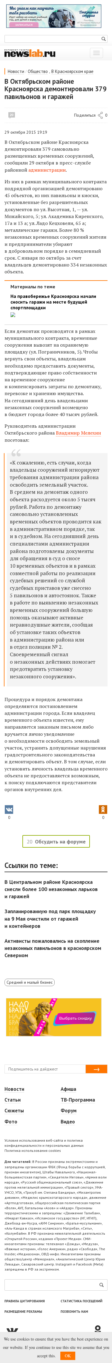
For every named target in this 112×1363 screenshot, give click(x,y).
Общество (38, 71)
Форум (68, 1110)
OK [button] (68, 1356)
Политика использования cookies (32, 1150)
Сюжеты (14, 1110)
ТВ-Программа (78, 1100)
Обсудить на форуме (60, 841)
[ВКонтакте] (48, 1330)
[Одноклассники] (100, 1330)
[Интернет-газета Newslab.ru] (29, 52)
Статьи (12, 1100)
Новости (16, 71)
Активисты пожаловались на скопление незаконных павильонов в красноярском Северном (52, 948)
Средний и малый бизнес (30, 982)
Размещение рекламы (23, 1311)
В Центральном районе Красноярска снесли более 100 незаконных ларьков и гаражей (51, 889)
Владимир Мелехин (78, 433)
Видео (68, 1121)
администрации (47, 170)
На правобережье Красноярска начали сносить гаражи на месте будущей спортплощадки (53, 301)
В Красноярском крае (72, 71)
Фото (10, 1121)
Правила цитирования (24, 1301)
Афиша (68, 1089)
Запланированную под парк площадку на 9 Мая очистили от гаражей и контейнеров (50, 918)
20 (11, 115)
